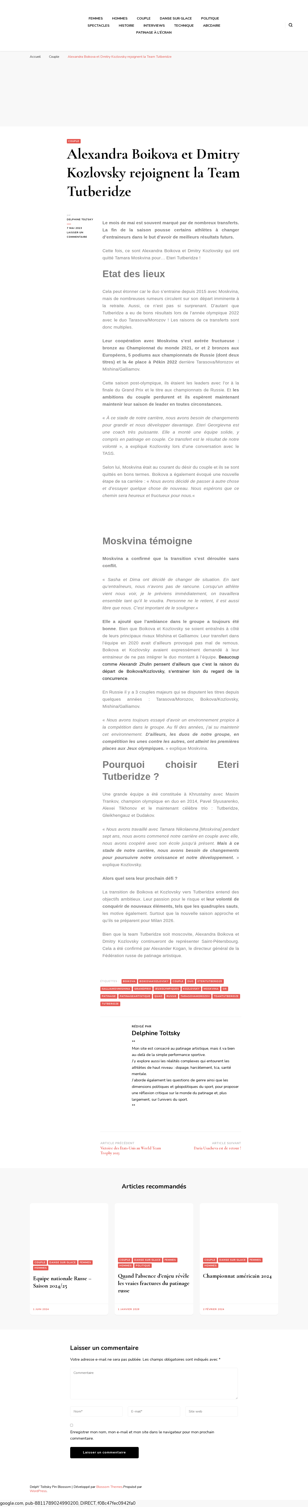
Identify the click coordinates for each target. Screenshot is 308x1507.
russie (172, 996)
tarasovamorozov (195, 996)
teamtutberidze (226, 996)
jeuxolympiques (167, 988)
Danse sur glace (176, 18)
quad (158, 996)
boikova (129, 981)
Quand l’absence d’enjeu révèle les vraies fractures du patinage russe (153, 1283)
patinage (109, 996)
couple (178, 981)
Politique (210, 18)
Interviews (154, 25)
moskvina (211, 988)
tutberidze (110, 1003)
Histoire (126, 25)
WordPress (38, 1491)
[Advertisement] (154, 95)
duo (191, 981)
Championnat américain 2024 (237, 1275)
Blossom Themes (109, 1486)
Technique (184, 25)
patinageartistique (135, 996)
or (225, 988)
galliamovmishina (116, 988)
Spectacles (99, 25)
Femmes (96, 18)
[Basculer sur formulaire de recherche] (290, 25)
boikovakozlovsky (154, 981)
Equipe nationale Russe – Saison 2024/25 (62, 1282)
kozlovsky (191, 988)
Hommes (120, 18)
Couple (144, 18)
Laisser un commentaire (80, 234)
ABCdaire (211, 25)
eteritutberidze (210, 981)
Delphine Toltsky (80, 219)
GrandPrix (142, 988)
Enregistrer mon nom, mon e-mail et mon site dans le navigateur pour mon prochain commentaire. (142, 1435)
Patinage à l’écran (154, 32)
